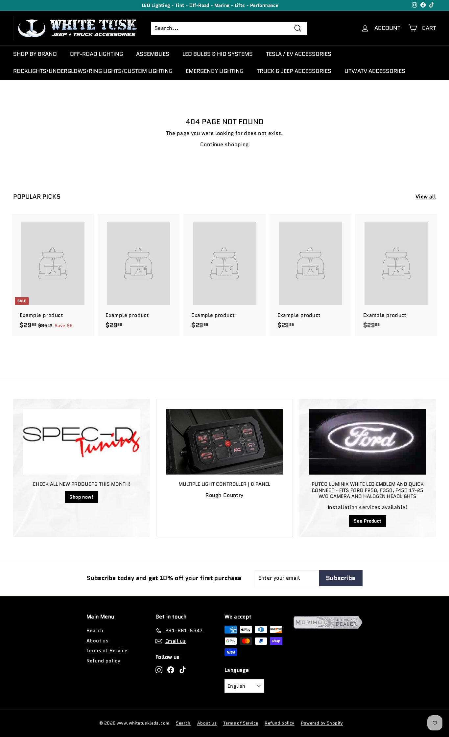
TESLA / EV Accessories (298, 54)
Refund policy (103, 660)
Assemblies (152, 54)
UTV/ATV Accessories (374, 71)
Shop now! (81, 497)
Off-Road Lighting (96, 54)
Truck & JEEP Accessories (294, 71)
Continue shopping (224, 144)
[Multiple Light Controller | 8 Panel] (224, 442)
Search (94, 630)
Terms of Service (106, 650)
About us (97, 640)
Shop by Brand (35, 54)
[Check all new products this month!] (81, 442)
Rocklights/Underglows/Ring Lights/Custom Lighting (93, 71)
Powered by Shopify (322, 723)
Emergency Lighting (215, 71)
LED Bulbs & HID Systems (217, 54)
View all (425, 196)
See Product (367, 521)
